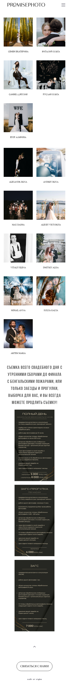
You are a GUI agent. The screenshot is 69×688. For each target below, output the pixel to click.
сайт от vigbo (34, 679)
